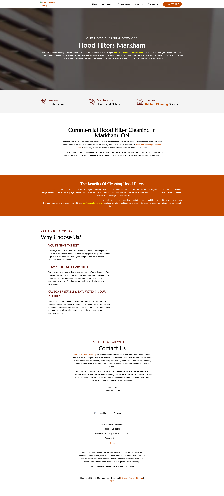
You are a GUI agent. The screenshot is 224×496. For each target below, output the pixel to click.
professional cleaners (92, 203)
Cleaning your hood (51, 189)
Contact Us (153, 4)
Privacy (123, 478)
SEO (112, 481)
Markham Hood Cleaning (85, 355)
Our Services (107, 4)
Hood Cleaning (154, 192)
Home (95, 4)
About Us (139, 4)
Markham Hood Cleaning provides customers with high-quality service (71, 200)
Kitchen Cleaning (156, 104)
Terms (131, 478)
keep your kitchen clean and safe (128, 52)
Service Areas (124, 4)
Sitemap (139, 478)
